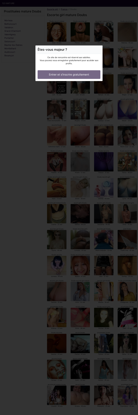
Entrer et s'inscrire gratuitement (69, 74)
